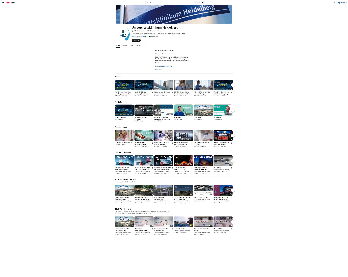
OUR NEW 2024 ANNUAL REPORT (164, 50)
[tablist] (174, 45)
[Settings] (334, 2)
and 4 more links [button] (154, 36)
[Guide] (3, 2)
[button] (158, 70)
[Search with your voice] (203, 2)
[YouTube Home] (10, 2)
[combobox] (170, 2)
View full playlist (119, 119)
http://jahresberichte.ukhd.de (163, 66)
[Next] (233, 85)
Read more (158, 69)
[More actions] (133, 92)
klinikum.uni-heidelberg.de (140, 36)
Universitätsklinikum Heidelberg (123, 171)
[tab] (118, 45)
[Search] (197, 2)
